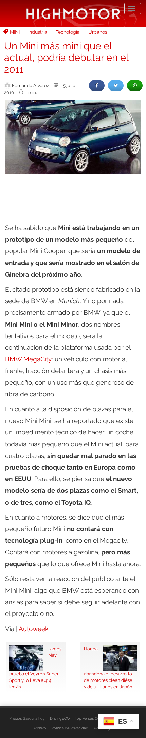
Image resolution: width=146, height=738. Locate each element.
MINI (15, 32)
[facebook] (97, 85)
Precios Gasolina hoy (27, 718)
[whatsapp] (135, 85)
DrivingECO (60, 718)
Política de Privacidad (69, 728)
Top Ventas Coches (91, 718)
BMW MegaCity (28, 359)
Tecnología (68, 32)
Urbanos (97, 32)
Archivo (39, 728)
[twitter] (116, 85)
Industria (37, 32)
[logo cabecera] (73, 13)
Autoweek (34, 629)
